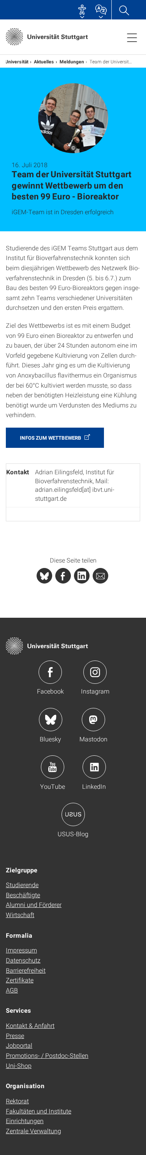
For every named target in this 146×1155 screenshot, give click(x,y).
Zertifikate (19, 980)
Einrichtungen (25, 1121)
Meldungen (72, 61)
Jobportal (19, 1045)
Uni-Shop (19, 1065)
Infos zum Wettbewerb (51, 437)
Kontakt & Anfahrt (30, 1025)
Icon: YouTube (52, 767)
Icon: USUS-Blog (73, 814)
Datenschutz (23, 960)
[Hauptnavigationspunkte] (132, 37)
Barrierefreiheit (26, 970)
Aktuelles (44, 61)
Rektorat (17, 1101)
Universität (16, 61)
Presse (15, 1035)
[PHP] (63, 576)
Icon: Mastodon (93, 719)
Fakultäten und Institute (38, 1111)
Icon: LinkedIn (94, 767)
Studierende (22, 885)
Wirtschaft (20, 914)
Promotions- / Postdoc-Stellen (47, 1055)
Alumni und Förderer (34, 904)
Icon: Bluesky (50, 719)
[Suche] (124, 10)
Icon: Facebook (50, 672)
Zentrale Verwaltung (33, 1131)
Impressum (21, 950)
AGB (12, 990)
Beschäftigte (23, 895)
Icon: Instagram (95, 672)
